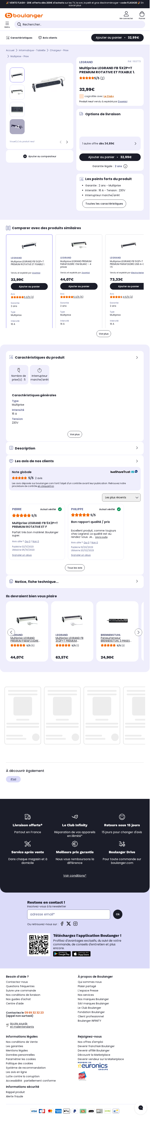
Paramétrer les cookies (21, 1059)
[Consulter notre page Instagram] (75, 925)
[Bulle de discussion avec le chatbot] (141, 1108)
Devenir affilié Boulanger (94, 1050)
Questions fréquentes (20, 986)
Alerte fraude (14, 1096)
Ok (118, 914)
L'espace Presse (88, 990)
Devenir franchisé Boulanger (96, 1046)
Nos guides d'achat (18, 999)
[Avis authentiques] (122, 472)
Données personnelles (20, 1055)
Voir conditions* (74, 875)
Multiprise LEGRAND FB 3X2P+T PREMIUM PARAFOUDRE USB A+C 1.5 (71, 640)
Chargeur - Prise (59, 50)
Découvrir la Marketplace (94, 1055)
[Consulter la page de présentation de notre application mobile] (62, 953)
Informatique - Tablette (32, 50)
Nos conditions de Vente (22, 1042)
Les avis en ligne (16, 1072)
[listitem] (17, 92)
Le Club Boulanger (89, 1008)
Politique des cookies (19, 1063)
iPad (13, 779)
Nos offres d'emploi (90, 1042)
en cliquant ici (46, 486)
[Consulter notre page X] (68, 925)
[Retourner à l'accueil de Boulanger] (23, 15)
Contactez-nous (17, 982)
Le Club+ (109, 96)
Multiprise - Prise (19, 56)
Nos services (86, 995)
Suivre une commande (21, 990)
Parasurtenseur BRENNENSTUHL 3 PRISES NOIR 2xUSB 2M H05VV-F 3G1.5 (116, 642)
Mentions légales (17, 1050)
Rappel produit (15, 1092)
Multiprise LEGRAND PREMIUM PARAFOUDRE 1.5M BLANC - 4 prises (24, 640)
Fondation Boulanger (91, 1012)
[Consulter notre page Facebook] (62, 925)
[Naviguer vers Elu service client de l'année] (111, 1076)
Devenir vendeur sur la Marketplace (101, 1059)
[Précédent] (60, 142)
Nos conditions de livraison (23, 995)
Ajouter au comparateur (42, 156)
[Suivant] (67, 142)
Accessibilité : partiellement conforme (31, 1081)
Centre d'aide (15, 1003)
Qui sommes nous (90, 982)
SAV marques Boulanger (93, 1003)
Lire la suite (101, 537)
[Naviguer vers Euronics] (111, 1066)
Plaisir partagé (87, 986)
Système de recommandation (26, 1068)
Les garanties (14, 1046)
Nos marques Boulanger (93, 999)
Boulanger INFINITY (89, 1021)
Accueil (10, 50)
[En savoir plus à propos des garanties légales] (125, 166)
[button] (11, 632)
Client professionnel (91, 1016)
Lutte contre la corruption (23, 1076)
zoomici (122, 101)
